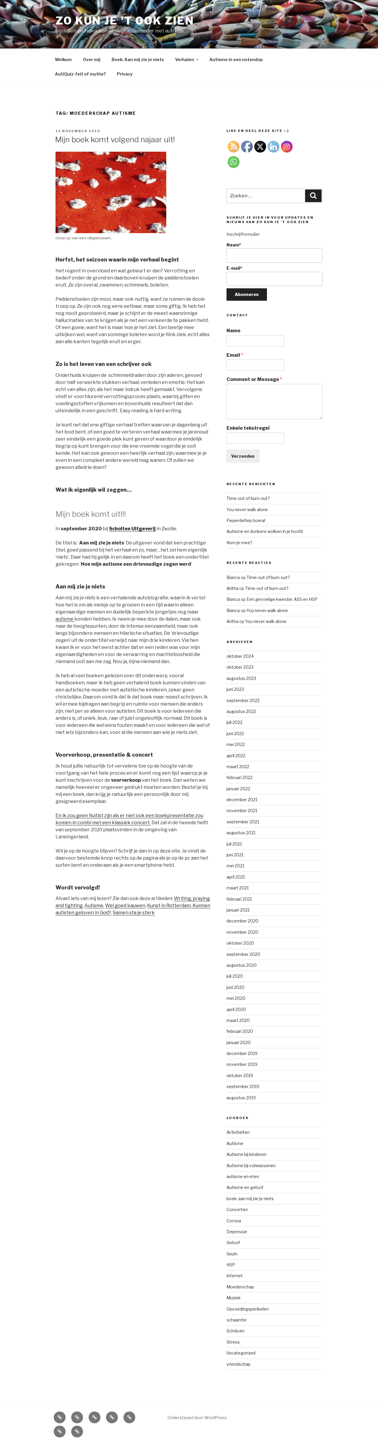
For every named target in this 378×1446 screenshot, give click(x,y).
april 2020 (236, 1009)
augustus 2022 (241, 711)
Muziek (234, 1297)
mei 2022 (236, 744)
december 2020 (242, 920)
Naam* (234, 244)
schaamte (237, 1319)
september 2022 (243, 700)
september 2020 (243, 954)
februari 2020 (240, 1031)
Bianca (233, 577)
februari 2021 (239, 899)
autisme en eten (243, 1176)
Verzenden (243, 456)
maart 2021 (238, 887)
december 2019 (242, 1053)
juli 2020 (235, 976)
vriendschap (238, 1364)
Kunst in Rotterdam (169, 905)
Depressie (237, 1231)
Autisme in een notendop (236, 59)
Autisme (93, 905)
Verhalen (184, 59)
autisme (65, 619)
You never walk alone (247, 509)
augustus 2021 (241, 832)
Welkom (63, 59)
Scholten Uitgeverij (132, 528)
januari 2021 (238, 909)
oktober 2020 (240, 943)
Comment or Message (254, 379)
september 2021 (243, 821)
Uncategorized (241, 1352)
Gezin (232, 1253)
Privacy (125, 73)
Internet (235, 1275)
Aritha (232, 588)
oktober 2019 (240, 1075)
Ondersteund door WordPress (197, 1417)
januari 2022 (238, 788)
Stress (233, 1341)
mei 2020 (236, 998)
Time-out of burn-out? (248, 498)
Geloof (233, 1242)
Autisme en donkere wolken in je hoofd (265, 531)
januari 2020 (239, 1042)
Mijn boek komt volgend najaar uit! (115, 139)
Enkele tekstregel (248, 428)
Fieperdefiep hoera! (246, 520)
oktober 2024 (240, 656)
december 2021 (242, 799)
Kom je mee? (239, 542)
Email (235, 355)
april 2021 (236, 876)
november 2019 (242, 1064)
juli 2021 (234, 843)
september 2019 (243, 1086)
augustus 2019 (241, 1097)
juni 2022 (235, 733)
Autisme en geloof (245, 1187)
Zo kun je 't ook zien (125, 20)
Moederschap (240, 1286)
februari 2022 (239, 777)
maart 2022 (238, 766)
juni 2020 (236, 987)
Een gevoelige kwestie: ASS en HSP (282, 599)
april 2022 (236, 755)
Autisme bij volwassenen (251, 1165)
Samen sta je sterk (134, 912)
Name (233, 330)
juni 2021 (235, 854)
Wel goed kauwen (125, 905)
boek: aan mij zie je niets (250, 1198)
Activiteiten (238, 1132)
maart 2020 (238, 1020)
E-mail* (234, 268)
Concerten (237, 1209)
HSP (231, 1264)
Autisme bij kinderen (246, 1154)
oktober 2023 (240, 667)
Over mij (91, 59)
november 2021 (242, 810)
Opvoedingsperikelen (248, 1308)
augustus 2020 (242, 965)
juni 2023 (235, 689)
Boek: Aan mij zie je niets (138, 59)
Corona (234, 1220)
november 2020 (242, 932)
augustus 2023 (241, 678)
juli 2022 (234, 722)
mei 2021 (235, 865)
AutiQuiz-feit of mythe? (80, 73)
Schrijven (236, 1330)
